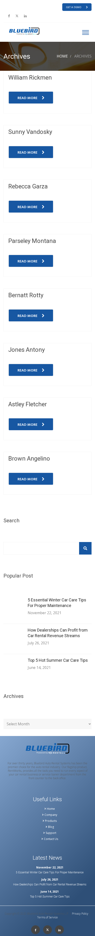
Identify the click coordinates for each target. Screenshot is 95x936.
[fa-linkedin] (25, 16)
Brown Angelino (29, 458)
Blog (51, 827)
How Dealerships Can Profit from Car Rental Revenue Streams (58, 633)
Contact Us (51, 839)
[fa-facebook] (9, 16)
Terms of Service (47, 917)
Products (51, 821)
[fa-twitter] (16, 16)
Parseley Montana (32, 240)
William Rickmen (30, 77)
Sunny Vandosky (30, 131)
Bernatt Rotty (25, 295)
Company (51, 815)
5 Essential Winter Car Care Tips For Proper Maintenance (57, 602)
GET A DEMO (73, 7)
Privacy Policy (80, 914)
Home (62, 56)
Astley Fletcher (27, 404)
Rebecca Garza (28, 186)
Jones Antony (26, 349)
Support (51, 833)
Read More (27, 98)
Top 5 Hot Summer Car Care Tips (58, 660)
